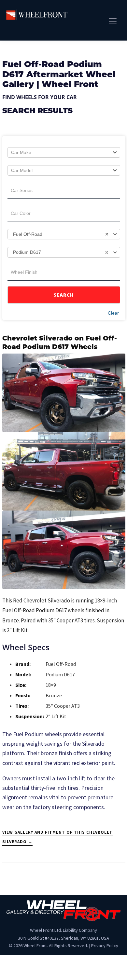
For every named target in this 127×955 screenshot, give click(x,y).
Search (64, 295)
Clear (113, 313)
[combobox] (63, 152)
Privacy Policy (104, 945)
